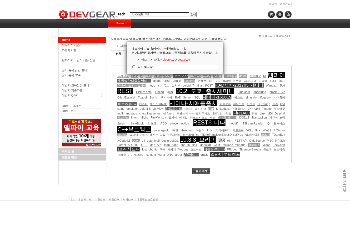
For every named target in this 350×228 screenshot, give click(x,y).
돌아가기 (201, 171)
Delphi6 (280, 113)
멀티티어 (200, 108)
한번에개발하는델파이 (131, 85)
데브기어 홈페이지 (80, 199)
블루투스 (254, 145)
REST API (241, 140)
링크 (255, 113)
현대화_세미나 (227, 117)
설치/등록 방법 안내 (74, 70)
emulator (132, 108)
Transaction (259, 117)
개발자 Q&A (69, 95)
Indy (210, 130)
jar (210, 81)
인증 (275, 104)
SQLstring (263, 104)
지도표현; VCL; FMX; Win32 (251, 130)
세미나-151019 (217, 97)
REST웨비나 (209, 122)
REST (125, 91)
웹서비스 (279, 123)
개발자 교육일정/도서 (75, 85)
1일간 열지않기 (145, 67)
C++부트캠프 (134, 129)
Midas (266, 145)
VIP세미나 (191, 154)
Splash (121, 123)
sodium (151, 154)
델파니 (134, 134)
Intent (134, 117)
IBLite (144, 117)
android (122, 134)
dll (143, 140)
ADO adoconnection (174, 123)
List (144, 149)
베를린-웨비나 (214, 149)
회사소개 (128, 199)
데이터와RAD (158, 104)
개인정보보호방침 (147, 199)
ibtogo (157, 81)
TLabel (142, 97)
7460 (269, 140)
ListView (158, 108)
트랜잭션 (123, 76)
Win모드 (271, 85)
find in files (189, 145)
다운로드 (100, 199)
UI (264, 76)
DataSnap (180, 76)
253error (279, 130)
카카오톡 (225, 104)
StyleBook (137, 123)
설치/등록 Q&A (71, 75)
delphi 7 (188, 85)
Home (120, 23)
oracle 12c (277, 92)
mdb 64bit (171, 145)
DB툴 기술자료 (71, 106)
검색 (167, 81)
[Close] (223, 42)
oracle (204, 154)
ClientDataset (126, 97)
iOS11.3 (244, 117)
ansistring (260, 92)
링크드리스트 (198, 117)
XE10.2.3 (250, 81)
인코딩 (251, 104)
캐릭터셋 (279, 108)
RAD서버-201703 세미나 (239, 85)
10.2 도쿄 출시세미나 (205, 91)
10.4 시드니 (128, 149)
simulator (252, 97)
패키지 (171, 149)
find (282, 104)
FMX (221, 140)
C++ (144, 145)
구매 (162, 149)
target (178, 154)
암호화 (152, 123)
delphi (243, 76)
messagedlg (162, 130)
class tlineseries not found (156, 113)
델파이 (276, 75)
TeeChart (279, 145)
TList (273, 81)
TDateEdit (278, 134)
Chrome (195, 76)
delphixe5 (153, 140)
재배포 (188, 108)
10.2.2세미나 (127, 104)
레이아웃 (255, 76)
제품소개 (114, 199)
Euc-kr (154, 97)
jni (141, 76)
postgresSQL (170, 140)
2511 (282, 81)
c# (197, 134)
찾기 (282, 85)
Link (262, 113)
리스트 (238, 97)
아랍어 (200, 130)
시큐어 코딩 (277, 117)
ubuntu (153, 149)
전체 (118, 53)
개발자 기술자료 (72, 90)
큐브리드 (239, 104)
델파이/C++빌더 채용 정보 (78, 60)
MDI (270, 113)
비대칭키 (279, 97)
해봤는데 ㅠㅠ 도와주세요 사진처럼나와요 (203, 113)
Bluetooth (244, 92)
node (152, 85)
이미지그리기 (136, 154)
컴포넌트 (123, 117)
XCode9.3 (123, 140)
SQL (197, 97)
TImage (267, 108)
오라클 (121, 154)
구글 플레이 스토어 (228, 81)
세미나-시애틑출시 (193, 103)
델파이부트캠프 (225, 154)
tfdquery (265, 97)
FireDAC (241, 113)
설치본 (176, 85)
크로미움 (279, 149)
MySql (207, 76)
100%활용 (230, 76)
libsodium (187, 130)
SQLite (265, 134)
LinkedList (223, 108)
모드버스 (196, 149)
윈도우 (267, 149)
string (121, 108)
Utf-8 (148, 76)
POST (209, 85)
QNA (170, 154)
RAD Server (183, 97)
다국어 (263, 81)
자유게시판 (69, 50)
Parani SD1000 (128, 145)
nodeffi (234, 123)
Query (136, 140)
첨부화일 (188, 134)
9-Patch (280, 140)
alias (199, 85)
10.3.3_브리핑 (198, 139)
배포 (212, 117)
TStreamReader (253, 123)
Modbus (183, 149)
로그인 (273, 3)
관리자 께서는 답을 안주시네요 (160, 134)
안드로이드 (173, 108)
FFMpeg (232, 149)
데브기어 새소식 (72, 45)
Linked (159, 92)
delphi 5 (145, 108)
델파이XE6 (252, 134)
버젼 (230, 140)
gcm (170, 92)
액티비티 (166, 97)
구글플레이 (238, 108)
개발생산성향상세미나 (134, 81)
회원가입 (285, 3)
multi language (127, 113)
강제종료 (163, 85)
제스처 (143, 104)
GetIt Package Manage (229, 145)
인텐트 (202, 81)
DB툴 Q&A (68, 111)
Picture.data (144, 92)
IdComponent (162, 76)
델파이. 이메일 (178, 117)
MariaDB (205, 145)
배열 (175, 130)
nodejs (217, 76)
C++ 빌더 (254, 108)
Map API (155, 145)
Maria (161, 154)
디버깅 (176, 81)
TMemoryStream (250, 149)
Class (134, 76)
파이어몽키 (222, 130)
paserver (189, 81)
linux (211, 108)
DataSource (257, 140)
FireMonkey (158, 117)
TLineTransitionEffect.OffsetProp (222, 134)
